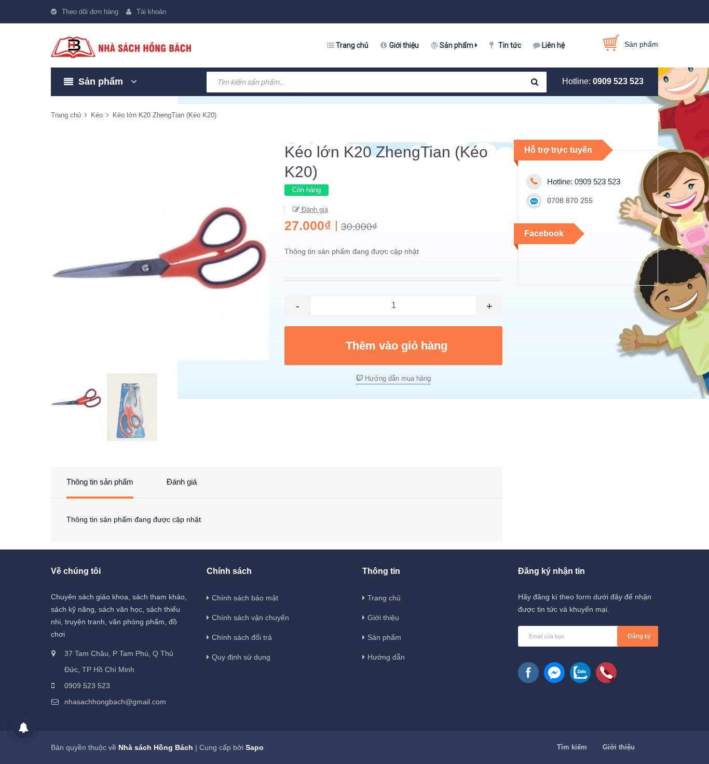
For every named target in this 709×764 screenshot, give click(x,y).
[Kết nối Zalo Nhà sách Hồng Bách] (580, 672)
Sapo (255, 747)
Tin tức (509, 45)
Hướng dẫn (386, 657)
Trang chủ (352, 45)
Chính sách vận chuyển (250, 617)
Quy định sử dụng (241, 657)
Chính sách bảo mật (245, 598)
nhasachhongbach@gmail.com (115, 702)
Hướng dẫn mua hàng (397, 378)
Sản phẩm (457, 45)
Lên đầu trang (591, 745)
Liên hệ (553, 45)
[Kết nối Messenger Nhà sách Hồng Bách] (554, 672)
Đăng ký (639, 636)
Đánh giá (313, 209)
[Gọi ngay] (606, 672)
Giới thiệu (404, 45)
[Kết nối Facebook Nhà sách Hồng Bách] (528, 672)
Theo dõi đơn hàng (90, 12)
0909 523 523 (618, 81)
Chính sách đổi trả (242, 637)
